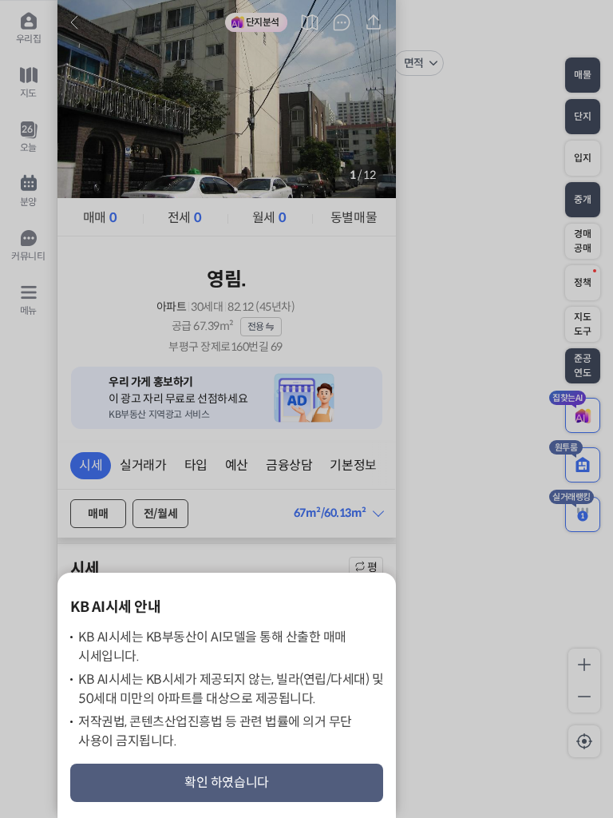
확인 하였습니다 (226, 782)
